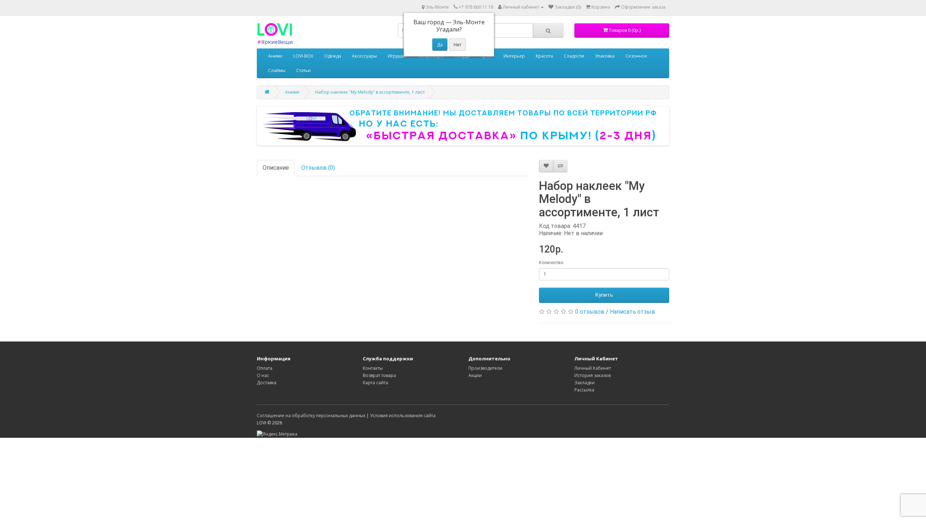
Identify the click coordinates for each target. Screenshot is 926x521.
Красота (544, 56)
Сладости (574, 56)
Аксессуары (364, 56)
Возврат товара (379, 375)
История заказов (592, 375)
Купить (604, 295)
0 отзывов (589, 311)
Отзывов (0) (318, 167)
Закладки (584, 383)
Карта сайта (375, 383)
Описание (276, 167)
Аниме (275, 56)
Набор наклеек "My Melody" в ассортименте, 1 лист (370, 92)
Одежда (332, 56)
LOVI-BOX (303, 56)
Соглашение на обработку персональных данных (311, 415)
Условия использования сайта (403, 415)
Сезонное (636, 56)
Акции (475, 375)
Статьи (303, 70)
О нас (263, 375)
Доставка (266, 383)
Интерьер (514, 56)
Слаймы (276, 70)
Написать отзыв (632, 311)
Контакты (373, 368)
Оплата (264, 368)
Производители (485, 368)
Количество (551, 262)
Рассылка (584, 390)
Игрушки (397, 56)
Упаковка (605, 56)
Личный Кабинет (592, 368)
